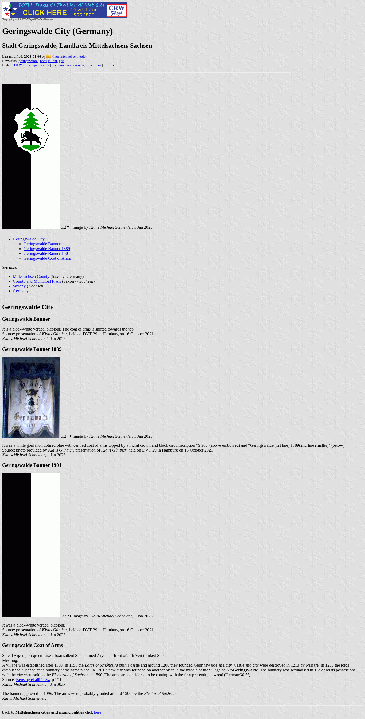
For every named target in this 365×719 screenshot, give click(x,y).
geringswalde (28, 61)
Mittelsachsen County (31, 276)
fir (62, 61)
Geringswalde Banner (42, 244)
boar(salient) (49, 61)
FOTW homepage (25, 65)
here (97, 712)
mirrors (109, 65)
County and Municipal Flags (37, 281)
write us (95, 65)
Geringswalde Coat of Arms (47, 258)
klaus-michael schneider (69, 57)
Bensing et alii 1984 (33, 679)
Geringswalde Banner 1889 (47, 248)
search (44, 65)
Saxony (19, 286)
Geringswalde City (29, 239)
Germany (21, 291)
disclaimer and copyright (70, 65)
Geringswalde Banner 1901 (47, 253)
